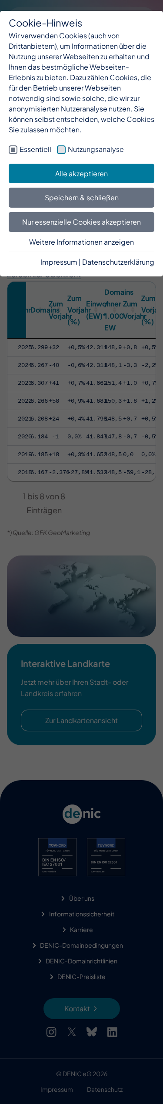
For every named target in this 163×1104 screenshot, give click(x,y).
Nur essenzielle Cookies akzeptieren (81, 221)
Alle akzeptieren (81, 173)
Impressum (58, 261)
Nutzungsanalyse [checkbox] (96, 149)
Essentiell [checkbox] (35, 149)
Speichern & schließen (82, 197)
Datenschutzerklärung (118, 261)
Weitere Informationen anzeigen (81, 241)
